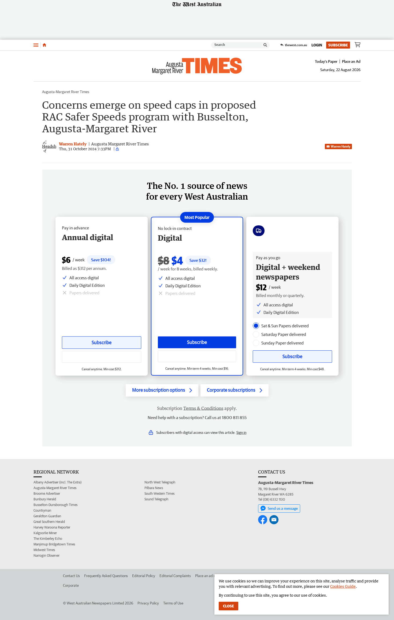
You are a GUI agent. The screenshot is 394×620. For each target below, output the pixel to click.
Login (316, 45)
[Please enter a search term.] (265, 45)
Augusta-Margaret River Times (65, 92)
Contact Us (71, 576)
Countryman (42, 510)
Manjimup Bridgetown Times (54, 544)
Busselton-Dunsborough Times (55, 505)
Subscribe (338, 45)
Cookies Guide (343, 586)
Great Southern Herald (49, 522)
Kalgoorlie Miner (45, 533)
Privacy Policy (148, 603)
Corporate (71, 585)
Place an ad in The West (213, 576)
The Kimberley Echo (48, 539)
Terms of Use (173, 603)
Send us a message (283, 508)
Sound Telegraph (156, 499)
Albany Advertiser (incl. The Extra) (57, 482)
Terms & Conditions (203, 408)
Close (228, 606)
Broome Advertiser (47, 493)
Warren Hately (340, 146)
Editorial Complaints (175, 576)
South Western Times (159, 493)
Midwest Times (44, 550)
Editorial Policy (143, 576)
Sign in (241, 432)
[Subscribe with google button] (197, 356)
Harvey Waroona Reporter (52, 527)
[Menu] (36, 45)
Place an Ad (351, 61)
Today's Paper (326, 61)
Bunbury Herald (45, 499)
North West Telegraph (159, 482)
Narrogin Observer (47, 555)
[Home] (44, 45)
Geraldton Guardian (47, 516)
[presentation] (256, 325)
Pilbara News (153, 488)
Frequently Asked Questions (106, 576)
